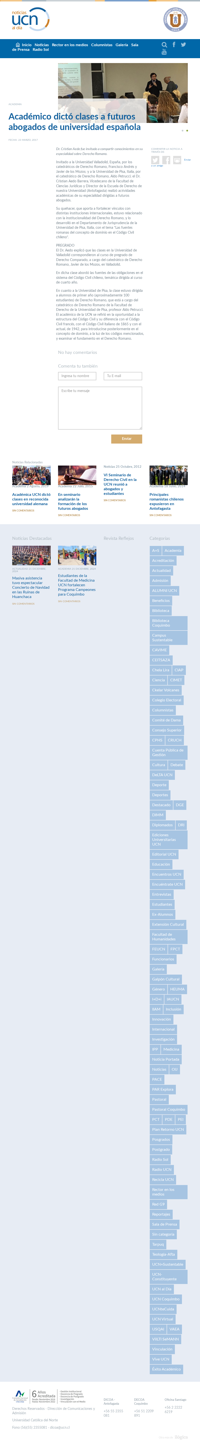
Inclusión (173, 1009)
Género (158, 989)
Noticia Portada (165, 1059)
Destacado (161, 805)
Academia (173, 551)
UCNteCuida (163, 1309)
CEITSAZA (161, 660)
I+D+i (156, 999)
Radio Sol (41, 50)
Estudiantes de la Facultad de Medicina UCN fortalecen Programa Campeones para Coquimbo (77, 585)
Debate (176, 765)
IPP (155, 1049)
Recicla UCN (163, 1180)
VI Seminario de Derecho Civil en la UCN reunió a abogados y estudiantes (120, 484)
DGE (180, 805)
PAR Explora (162, 1089)
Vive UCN (160, 1359)
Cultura (158, 765)
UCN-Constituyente (164, 1277)
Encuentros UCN (166, 874)
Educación (161, 864)
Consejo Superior (167, 730)
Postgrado (161, 1150)
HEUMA (177, 989)
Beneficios (161, 601)
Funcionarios (163, 959)
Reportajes (161, 1214)
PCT (156, 1119)
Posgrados (161, 1140)
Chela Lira (160, 670)
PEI (180, 1119)
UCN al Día (161, 1289)
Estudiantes (162, 904)
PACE (157, 1079)
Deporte (159, 785)
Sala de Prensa (164, 1224)
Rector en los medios (70, 45)
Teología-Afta (163, 1254)
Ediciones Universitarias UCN (164, 839)
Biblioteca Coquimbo (161, 623)
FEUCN (158, 949)
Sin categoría (163, 1234)
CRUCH (174, 740)
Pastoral (159, 1099)
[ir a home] (31, 19)
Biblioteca (160, 611)
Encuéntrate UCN (167, 884)
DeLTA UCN (162, 775)
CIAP (179, 670)
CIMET (176, 680)
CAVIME (159, 650)
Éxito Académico (166, 1369)
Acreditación (163, 561)
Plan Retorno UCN (168, 1129)
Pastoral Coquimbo (168, 1109)
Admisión (160, 581)
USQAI (158, 1329)
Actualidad (161, 571)
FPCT (175, 949)
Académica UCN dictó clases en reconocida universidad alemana (31, 499)
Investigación (163, 1039)
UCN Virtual (162, 1319)
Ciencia (158, 680)
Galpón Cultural (166, 979)
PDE (168, 1119)
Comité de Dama (166, 720)
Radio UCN (161, 1170)
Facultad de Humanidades (164, 937)
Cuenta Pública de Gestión (167, 752)
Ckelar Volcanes (165, 690)
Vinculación (162, 1349)
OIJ (175, 1069)
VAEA (175, 1329)
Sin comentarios (23, 511)
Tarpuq (158, 1244)
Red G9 (158, 1204)
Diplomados (162, 825)
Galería (122, 45)
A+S (155, 551)
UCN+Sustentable (167, 1264)
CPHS (157, 740)
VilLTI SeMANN (165, 1339)
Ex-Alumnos (162, 914)
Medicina (171, 1049)
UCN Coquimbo (166, 1299)
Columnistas (101, 45)
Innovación (161, 1019)
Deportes (160, 795)
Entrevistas (161, 894)
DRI (181, 825)
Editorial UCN (164, 854)
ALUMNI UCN (164, 591)
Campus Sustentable (162, 637)
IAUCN (173, 999)
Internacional (163, 1029)
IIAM (156, 1009)
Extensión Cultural (168, 924)
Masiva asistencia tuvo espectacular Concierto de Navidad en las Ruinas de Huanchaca (31, 587)
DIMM (157, 815)
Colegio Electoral (166, 700)
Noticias (159, 1069)
